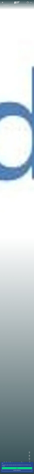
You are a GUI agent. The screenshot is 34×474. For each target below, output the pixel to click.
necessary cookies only (17, 470)
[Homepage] (17, 2)
